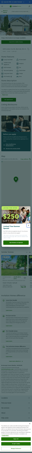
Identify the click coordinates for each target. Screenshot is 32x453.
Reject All (16, 439)
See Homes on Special (16, 243)
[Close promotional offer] (28, 225)
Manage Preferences (16, 448)
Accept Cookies (16, 444)
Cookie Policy (5, 436)
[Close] (30, 423)
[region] (16, 437)
